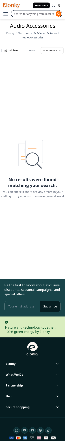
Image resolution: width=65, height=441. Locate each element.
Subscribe (50, 306)
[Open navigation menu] (6, 14)
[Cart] (59, 5)
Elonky (10, 33)
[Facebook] (32, 430)
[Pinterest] (40, 430)
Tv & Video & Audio (45, 33)
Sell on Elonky (41, 5)
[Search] (58, 14)
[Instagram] (16, 430)
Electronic (24, 33)
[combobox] (52, 50)
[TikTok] (48, 430)
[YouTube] (24, 430)
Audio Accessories (33, 37)
